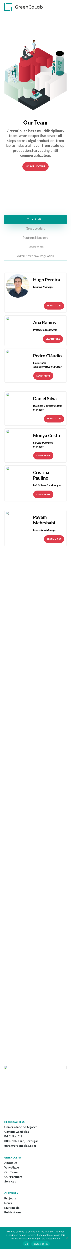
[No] (66, 1238)
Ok (26, 1243)
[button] (66, 7)
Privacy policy (40, 1243)
